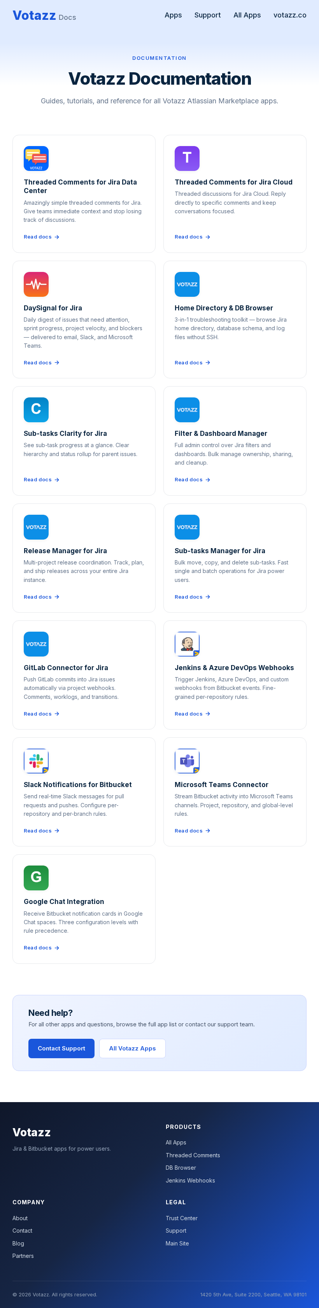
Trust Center (182, 1218)
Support (208, 15)
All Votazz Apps (132, 1048)
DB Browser (181, 1167)
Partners (23, 1255)
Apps (173, 15)
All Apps (247, 15)
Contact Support (61, 1048)
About (20, 1218)
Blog (18, 1243)
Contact (22, 1230)
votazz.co (290, 15)
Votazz (44, 15)
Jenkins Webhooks (190, 1180)
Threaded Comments (193, 1155)
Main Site (177, 1243)
